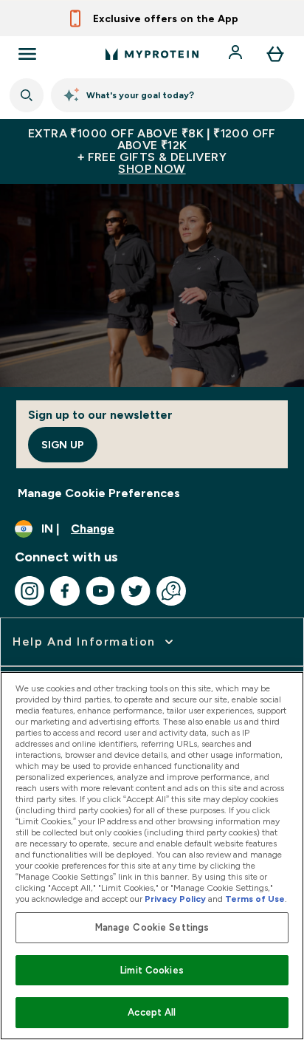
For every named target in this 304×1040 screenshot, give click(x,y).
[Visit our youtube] (100, 591)
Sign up (62, 445)
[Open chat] (171, 591)
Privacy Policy (175, 899)
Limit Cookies (152, 970)
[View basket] (275, 54)
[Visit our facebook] (65, 591)
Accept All (152, 1012)
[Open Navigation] (27, 54)
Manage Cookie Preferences (99, 493)
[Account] (237, 54)
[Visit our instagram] (29, 591)
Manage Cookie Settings (152, 927)
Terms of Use (255, 899)
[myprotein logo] (152, 54)
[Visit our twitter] (136, 591)
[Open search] (26, 95)
